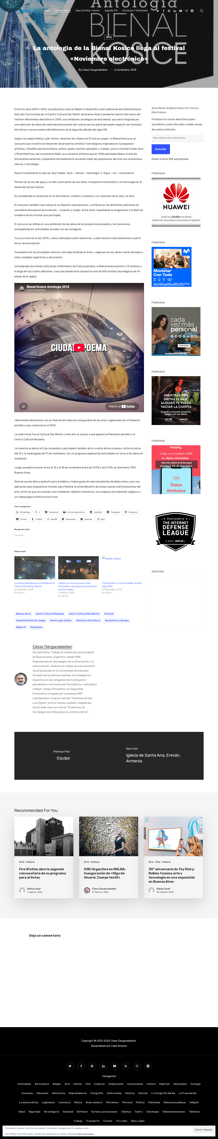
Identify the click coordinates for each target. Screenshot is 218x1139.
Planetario (36, 627)
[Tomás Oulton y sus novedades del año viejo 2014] (122, 567)
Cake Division (118, 1045)
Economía (27, 1093)
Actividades (24, 1084)
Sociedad (68, 1111)
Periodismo (112, 1102)
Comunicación (135, 1084)
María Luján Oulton (60, 620)
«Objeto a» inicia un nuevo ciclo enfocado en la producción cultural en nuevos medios (77, 586)
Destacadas (180, 1084)
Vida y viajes (138, 1121)
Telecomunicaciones (173, 1111)
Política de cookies (85, 1134)
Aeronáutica (42, 1084)
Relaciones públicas (175, 1102)
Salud (22, 1111)
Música (78, 1102)
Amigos (57, 1084)
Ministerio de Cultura (88, 620)
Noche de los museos (117, 620)
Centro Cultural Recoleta (50, 614)
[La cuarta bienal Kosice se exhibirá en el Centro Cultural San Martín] (34, 567)
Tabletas (126, 1111)
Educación (42, 1093)
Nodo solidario (94, 1102)
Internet (143, 1093)
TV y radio (121, 1121)
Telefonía (194, 1111)
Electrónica (58, 1093)
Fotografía (96, 1093)
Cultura (30, 862)
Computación (116, 1084)
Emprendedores (78, 1093)
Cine (157, 862)
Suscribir (160, 149)
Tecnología (152, 1111)
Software (82, 1111)
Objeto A (21, 627)
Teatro (139, 1111)
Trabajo (78, 1121)
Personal (127, 1102)
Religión (194, 1102)
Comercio (99, 1084)
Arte (109, 37)
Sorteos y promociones (104, 1111)
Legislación (48, 1102)
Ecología (195, 1084)
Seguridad (34, 1111)
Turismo (107, 1121)
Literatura (65, 1102)
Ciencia (77, 1084)
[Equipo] (61, 756)
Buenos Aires (23, 614)
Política (140, 1102)
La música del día (28, 1102)
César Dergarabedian (95, 69)
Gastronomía (114, 1093)
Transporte (92, 1121)
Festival (108, 614)
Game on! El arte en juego (30, 620)
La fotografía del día (163, 1093)
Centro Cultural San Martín (84, 614)
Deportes (164, 1084)
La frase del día (187, 1093)
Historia (130, 1093)
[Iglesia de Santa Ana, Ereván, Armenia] (156, 756)
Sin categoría (51, 1111)
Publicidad (154, 1102)
